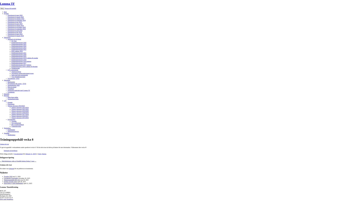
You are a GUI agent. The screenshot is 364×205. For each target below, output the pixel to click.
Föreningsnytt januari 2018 (16, 36)
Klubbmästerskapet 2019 (18, 56)
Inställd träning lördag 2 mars (26, 161)
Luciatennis (11, 92)
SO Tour (14, 41)
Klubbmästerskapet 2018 (18, 60)
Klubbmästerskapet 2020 (18, 54)
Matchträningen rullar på (8, 161)
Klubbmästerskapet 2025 (18, 44)
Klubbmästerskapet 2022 (18, 49)
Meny (2, 8)
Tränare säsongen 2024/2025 (16, 106)
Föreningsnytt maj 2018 (15, 32)
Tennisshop (7, 128)
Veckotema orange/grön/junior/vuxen (22, 73)
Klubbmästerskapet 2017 (18, 63)
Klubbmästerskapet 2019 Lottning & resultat (24, 58)
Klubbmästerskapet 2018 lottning (21, 61)
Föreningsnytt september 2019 (17, 20)
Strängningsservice (13, 131)
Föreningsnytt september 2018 (17, 29)
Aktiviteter (7, 80)
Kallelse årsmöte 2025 (10, 182)
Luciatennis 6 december (11, 178)
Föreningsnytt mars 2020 (15, 15)
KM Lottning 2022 (17, 51)
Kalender (6, 94)
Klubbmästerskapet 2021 (18, 53)
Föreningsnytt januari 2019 (16, 25)
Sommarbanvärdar (13, 99)
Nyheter (6, 13)
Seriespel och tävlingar (14, 39)
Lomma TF (7, 3)
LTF (5, 101)
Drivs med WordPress (6, 199)
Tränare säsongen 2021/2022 (20, 109)
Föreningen (11, 104)
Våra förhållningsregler (18, 77)
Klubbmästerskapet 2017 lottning (21, 65)
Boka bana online (13, 97)
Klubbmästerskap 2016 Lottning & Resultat (24, 66)
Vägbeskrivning (16, 126)
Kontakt (10, 102)
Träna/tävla (7, 37)
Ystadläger (11, 89)
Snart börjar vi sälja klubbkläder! (13, 183)
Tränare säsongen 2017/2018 (20, 114)
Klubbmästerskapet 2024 (18, 46)
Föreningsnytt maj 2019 (15, 22)
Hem (5, 12)
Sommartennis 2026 (14, 85)
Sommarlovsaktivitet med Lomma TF (19, 90)
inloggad (11, 168)
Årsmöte (13, 121)
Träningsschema (16, 72)
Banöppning (11, 82)
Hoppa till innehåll (10, 8)
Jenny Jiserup (42, 154)
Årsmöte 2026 (8, 176)
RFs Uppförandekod (17, 124)
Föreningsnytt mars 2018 (15, 34)
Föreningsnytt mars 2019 (15, 24)
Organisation (11, 119)
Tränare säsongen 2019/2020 (20, 111)
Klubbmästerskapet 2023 (18, 48)
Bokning (6, 95)
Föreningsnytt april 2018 (15, 31)
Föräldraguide (15, 68)
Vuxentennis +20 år (13, 78)
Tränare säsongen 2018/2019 (20, 113)
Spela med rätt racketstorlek (19, 75)
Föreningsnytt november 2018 (17, 27)
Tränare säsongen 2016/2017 (20, 116)
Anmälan (6, 133)
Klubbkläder (11, 130)
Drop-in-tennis (12, 87)
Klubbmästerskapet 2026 (18, 42)
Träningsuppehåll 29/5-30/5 (12, 180)
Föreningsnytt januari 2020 (16, 17)
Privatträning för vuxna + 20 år (17, 83)
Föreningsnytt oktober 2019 (16, 19)
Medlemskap (11, 135)
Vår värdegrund (16, 123)
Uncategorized (18, 154)
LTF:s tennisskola (13, 70)
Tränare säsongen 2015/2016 (20, 118)
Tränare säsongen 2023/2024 (20, 107)
